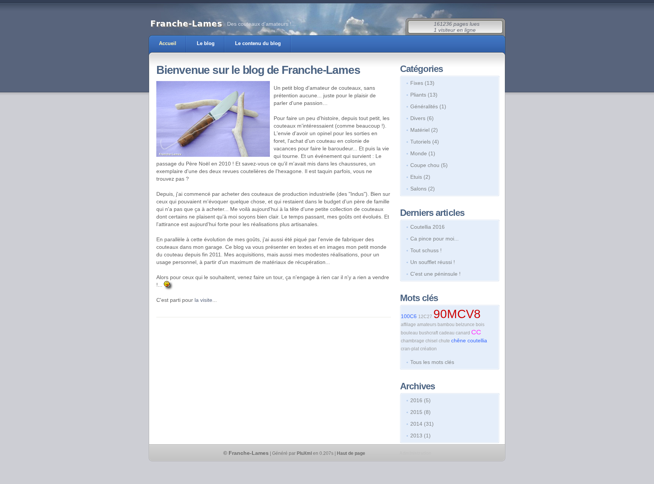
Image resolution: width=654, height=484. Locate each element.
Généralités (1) (428, 106)
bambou (447, 324)
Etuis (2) (420, 177)
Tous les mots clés (432, 362)
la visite (203, 300)
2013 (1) (420, 435)
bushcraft (429, 333)
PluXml (304, 453)
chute (445, 340)
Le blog (206, 43)
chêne (459, 340)
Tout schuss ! (426, 250)
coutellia (477, 340)
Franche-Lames (249, 453)
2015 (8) (420, 412)
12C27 (425, 316)
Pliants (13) (424, 95)
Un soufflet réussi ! (432, 262)
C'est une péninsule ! (435, 274)
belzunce (466, 324)
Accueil (167, 43)
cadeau (447, 333)
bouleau (410, 333)
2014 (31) (422, 424)
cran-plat (410, 348)
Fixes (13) (422, 83)
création (428, 348)
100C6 (409, 316)
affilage (409, 324)
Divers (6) (422, 118)
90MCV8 (457, 314)
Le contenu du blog (258, 43)
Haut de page (351, 453)
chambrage (413, 340)
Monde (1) (422, 153)
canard (463, 333)
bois (480, 324)
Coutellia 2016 (427, 227)
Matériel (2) (424, 130)
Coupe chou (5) (429, 165)
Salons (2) (422, 189)
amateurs (427, 324)
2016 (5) (420, 400)
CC (476, 332)
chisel (432, 340)
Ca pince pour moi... (434, 239)
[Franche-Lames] (186, 23)
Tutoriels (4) (424, 142)
